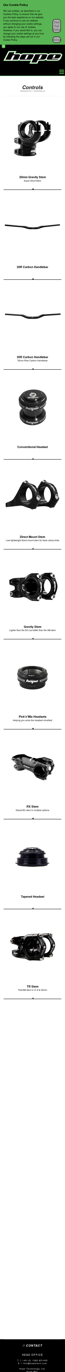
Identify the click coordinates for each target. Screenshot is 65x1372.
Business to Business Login (60, 46)
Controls (39, 91)
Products (25, 91)
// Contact (32, 1346)
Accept (57, 39)
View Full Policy (57, 25)
